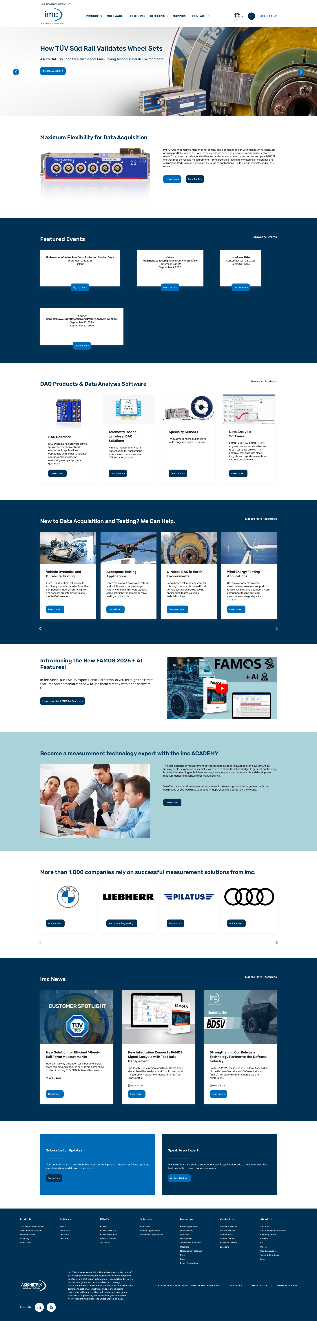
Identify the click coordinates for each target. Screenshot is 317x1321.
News (182, 1255)
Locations (224, 1247)
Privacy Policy (259, 1285)
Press (182, 1259)
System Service (227, 1230)
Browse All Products (263, 381)
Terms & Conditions (269, 1255)
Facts (262, 1259)
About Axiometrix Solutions (273, 1230)
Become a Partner (228, 1243)
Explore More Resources (261, 518)
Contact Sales (226, 1234)
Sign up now (80, 287)
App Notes (185, 1234)
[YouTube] (51, 1307)
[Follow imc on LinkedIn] (39, 1307)
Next (277, 628)
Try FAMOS (105, 1243)
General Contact (227, 1239)
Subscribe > (54, 1178)
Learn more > (172, 179)
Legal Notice (235, 1285)
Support (180, 16)
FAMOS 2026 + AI (108, 1230)
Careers (263, 1247)
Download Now (177, 609)
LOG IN (263, 16)
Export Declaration (189, 1263)
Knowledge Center (189, 1226)
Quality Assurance (269, 1251)
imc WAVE (64, 1234)
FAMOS (63, 1226)
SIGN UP (273, 16)
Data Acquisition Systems (32, 1226)
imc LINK (64, 1239)
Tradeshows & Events (190, 1243)
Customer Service (228, 1226)
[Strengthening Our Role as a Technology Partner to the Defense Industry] (240, 1017)
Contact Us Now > (179, 1178)
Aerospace (175, 923)
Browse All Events (265, 237)
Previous (40, 628)
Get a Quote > (195, 179)
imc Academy (186, 1230)
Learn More (115, 609)
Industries (145, 1226)
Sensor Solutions (28, 1234)
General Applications (150, 1230)
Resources (158, 16)
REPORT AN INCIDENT (286, 1285)
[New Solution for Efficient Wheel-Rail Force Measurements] (76, 1017)
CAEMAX (264, 1239)
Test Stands (25, 1243)
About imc (265, 1226)
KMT (262, 1243)
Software (65, 1219)
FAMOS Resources (108, 1234)
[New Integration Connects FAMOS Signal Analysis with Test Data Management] (158, 1017)
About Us (266, 1219)
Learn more (48, 71)
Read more (54, 1094)
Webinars (184, 1247)
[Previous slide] (16, 72)
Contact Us (201, 16)
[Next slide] (301, 72)
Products (94, 16)
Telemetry (24, 1239)
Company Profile (268, 1234)
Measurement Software (31, 1230)
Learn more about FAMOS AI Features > (62, 701)
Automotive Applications (151, 1234)
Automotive (55, 923)
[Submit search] (251, 16)
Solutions (136, 16)
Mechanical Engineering (122, 923)
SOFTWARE (115, 16)
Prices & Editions (108, 1239)
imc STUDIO (65, 1230)
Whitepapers (186, 1239)
